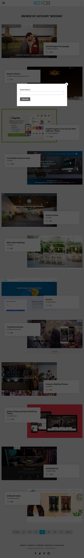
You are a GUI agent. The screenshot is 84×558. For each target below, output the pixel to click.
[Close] (66, 84)
